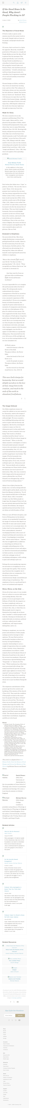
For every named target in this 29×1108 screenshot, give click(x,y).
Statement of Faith (7, 1079)
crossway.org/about (16, 997)
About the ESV (6, 1055)
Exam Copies (6, 1070)
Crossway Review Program (9, 1068)
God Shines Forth (14, 163)
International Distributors (8, 1045)
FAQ (4, 1096)
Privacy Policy (6, 1083)
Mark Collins (8, 833)
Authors (5, 1036)
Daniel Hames (23, 20)
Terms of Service (7, 1085)
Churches (5, 1047)
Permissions (5, 1100)
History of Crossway (7, 1077)
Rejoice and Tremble (14, 979)
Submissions (6, 1098)
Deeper (14, 969)
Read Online (6, 1057)
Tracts (4, 1034)
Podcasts (5, 1064)
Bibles (4, 1032)
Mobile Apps (6, 1058)
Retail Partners (6, 1043)
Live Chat (5, 1092)
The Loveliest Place (14, 960)
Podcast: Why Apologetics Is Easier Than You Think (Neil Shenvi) (13, 889)
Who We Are (6, 1075)
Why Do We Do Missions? (12, 831)
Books (4, 1030)
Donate (4, 1038)
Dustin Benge (14, 962)
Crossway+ (5, 1049)
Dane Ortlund (15, 971)
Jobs (4, 1081)
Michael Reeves (23, 22)
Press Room (5, 1066)
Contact (5, 1090)
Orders (4, 1094)
